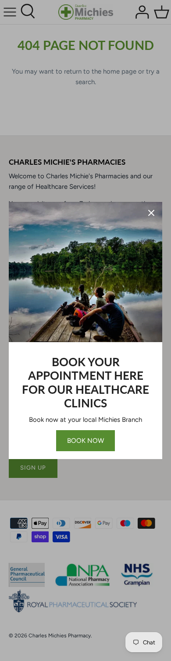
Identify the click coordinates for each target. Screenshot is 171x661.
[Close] (151, 213)
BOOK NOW (85, 441)
